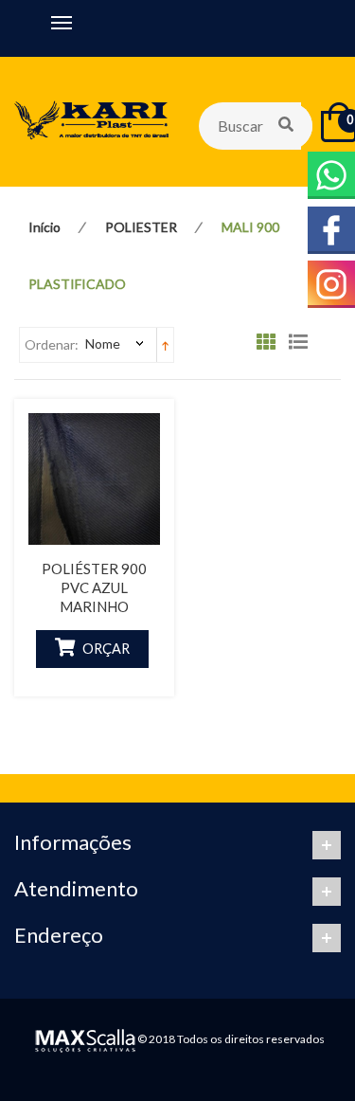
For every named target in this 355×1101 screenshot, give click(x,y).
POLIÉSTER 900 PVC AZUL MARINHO (94, 587)
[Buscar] (287, 126)
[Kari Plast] (92, 121)
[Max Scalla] (83, 1039)
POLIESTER (141, 227)
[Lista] (303, 346)
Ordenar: (52, 344)
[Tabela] (271, 346)
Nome (102, 343)
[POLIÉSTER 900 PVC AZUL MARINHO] (94, 479)
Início (44, 227)
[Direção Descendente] (165, 344)
